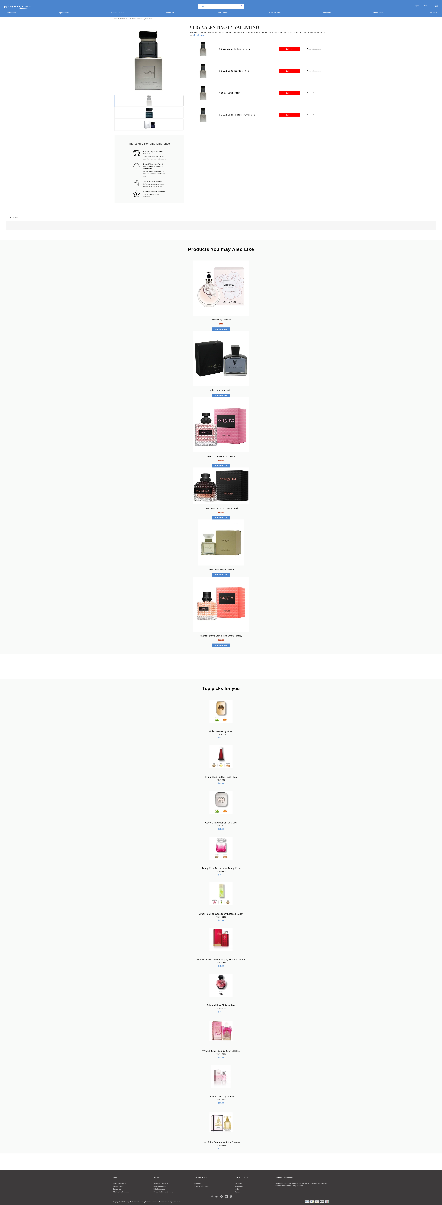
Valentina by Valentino (221, 320)
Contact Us (117, 1189)
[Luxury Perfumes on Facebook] (211, 1196)
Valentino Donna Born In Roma (221, 456)
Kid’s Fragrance (159, 1189)
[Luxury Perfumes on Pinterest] (221, 1196)
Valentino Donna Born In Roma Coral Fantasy (221, 636)
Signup (237, 1192)
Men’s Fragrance (159, 1186)
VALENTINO (124, 19)
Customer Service (119, 1183)
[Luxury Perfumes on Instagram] (225, 1196)
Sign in (417, 6)
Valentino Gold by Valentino (221, 569)
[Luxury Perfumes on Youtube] (230, 1196)
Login (237, 1189)
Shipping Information (201, 1186)
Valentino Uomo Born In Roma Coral (221, 508)
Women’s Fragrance (160, 1183)
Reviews (14, 218)
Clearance (197, 1183)
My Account (239, 1183)
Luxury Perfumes (130, 1202)
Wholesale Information (121, 1192)
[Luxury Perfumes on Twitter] (216, 1196)
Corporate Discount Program (163, 1192)
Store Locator (118, 1186)
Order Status (239, 1186)
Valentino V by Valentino (221, 390)
